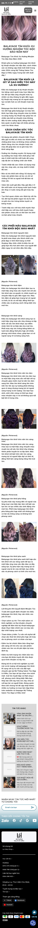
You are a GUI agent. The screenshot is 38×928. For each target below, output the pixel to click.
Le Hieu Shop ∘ (8, 849)
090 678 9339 (31, 2)
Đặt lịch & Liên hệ (28, 10)
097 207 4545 (22, 2)
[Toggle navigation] (35, 10)
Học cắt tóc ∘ (7, 859)
